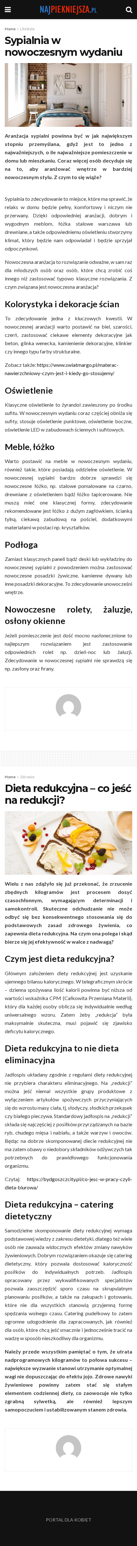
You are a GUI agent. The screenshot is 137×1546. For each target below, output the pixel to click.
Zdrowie (27, 776)
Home (10, 28)
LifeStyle (27, 28)
